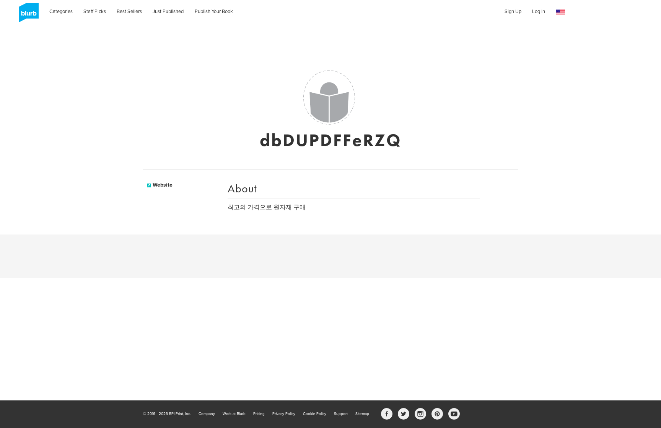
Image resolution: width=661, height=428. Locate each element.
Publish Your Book (214, 11)
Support (341, 414)
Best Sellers (129, 11)
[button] (560, 12)
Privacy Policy (283, 414)
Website (163, 185)
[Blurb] (26, 15)
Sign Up (513, 11)
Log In (538, 11)
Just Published (168, 11)
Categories (61, 11)
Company (207, 414)
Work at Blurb (234, 414)
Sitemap (362, 414)
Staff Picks (94, 11)
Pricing (259, 414)
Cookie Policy (314, 414)
